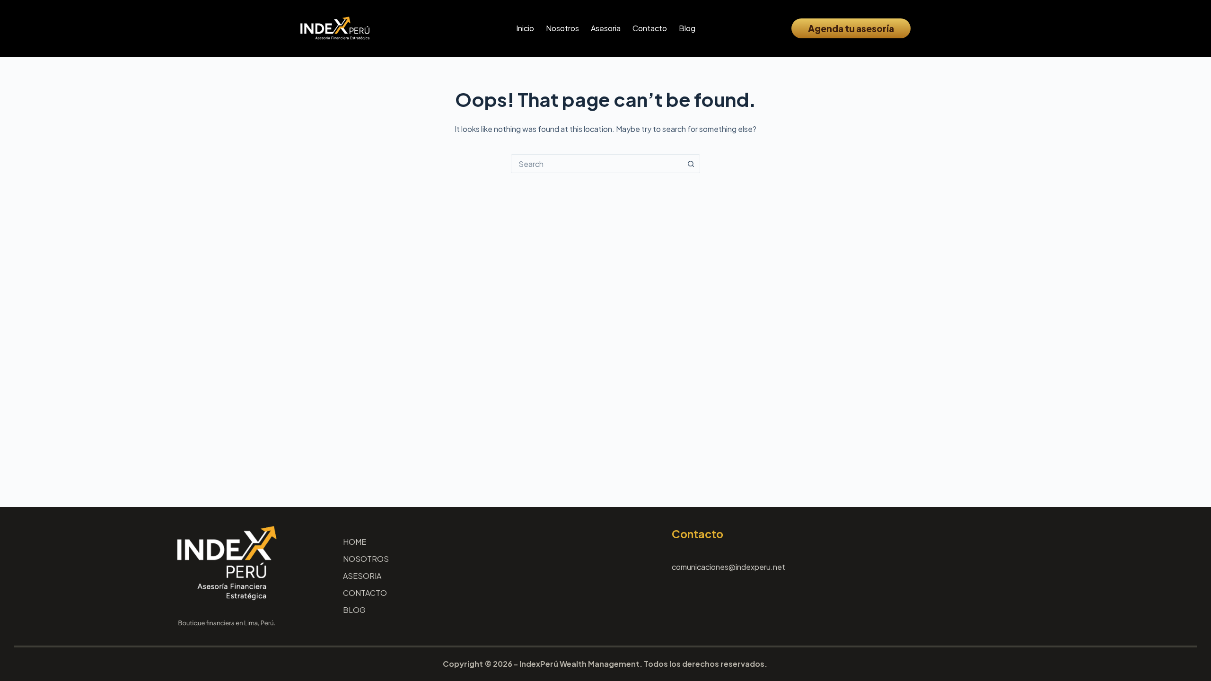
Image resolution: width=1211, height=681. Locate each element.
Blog (687, 28)
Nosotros (562, 28)
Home (354, 542)
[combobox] (596, 163)
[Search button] (691, 164)
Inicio (525, 28)
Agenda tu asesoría (851, 28)
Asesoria (606, 28)
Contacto (649, 28)
